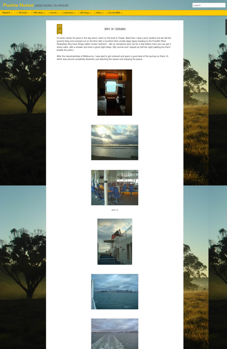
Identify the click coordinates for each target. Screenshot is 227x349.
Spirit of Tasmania (114, 29)
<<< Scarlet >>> (53, 12)
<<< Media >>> (98, 12)
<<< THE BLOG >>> (22, 12)
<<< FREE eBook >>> (38, 12)
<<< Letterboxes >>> (68, 12)
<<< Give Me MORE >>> (114, 12)
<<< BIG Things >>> (84, 12)
